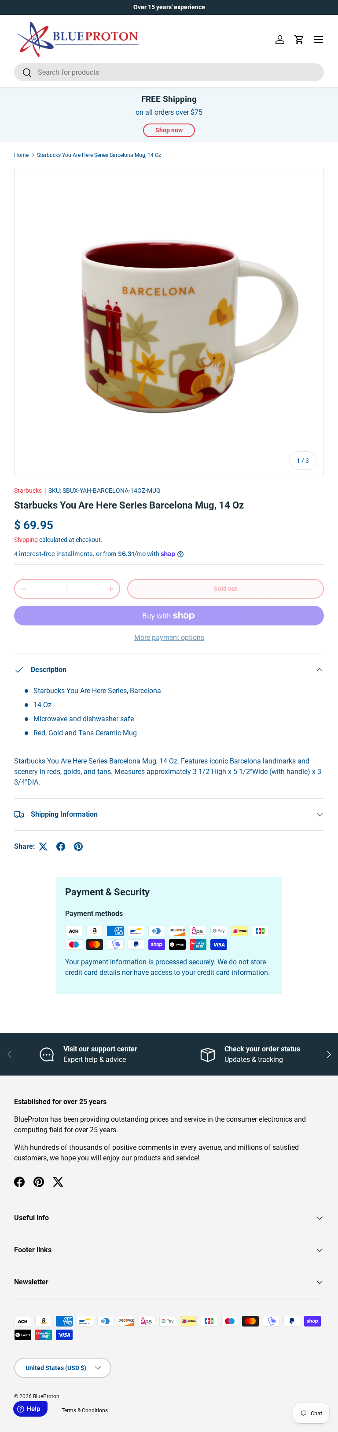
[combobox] (169, 72)
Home (21, 155)
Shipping (26, 539)
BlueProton (46, 1396)
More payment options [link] (169, 637)
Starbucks (28, 490)
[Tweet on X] (43, 846)
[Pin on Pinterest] (78, 846)
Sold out (225, 588)
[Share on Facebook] (61, 846)
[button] (299, 39)
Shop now (169, 130)
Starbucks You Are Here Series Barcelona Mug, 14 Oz (99, 155)
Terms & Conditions (85, 1410)
